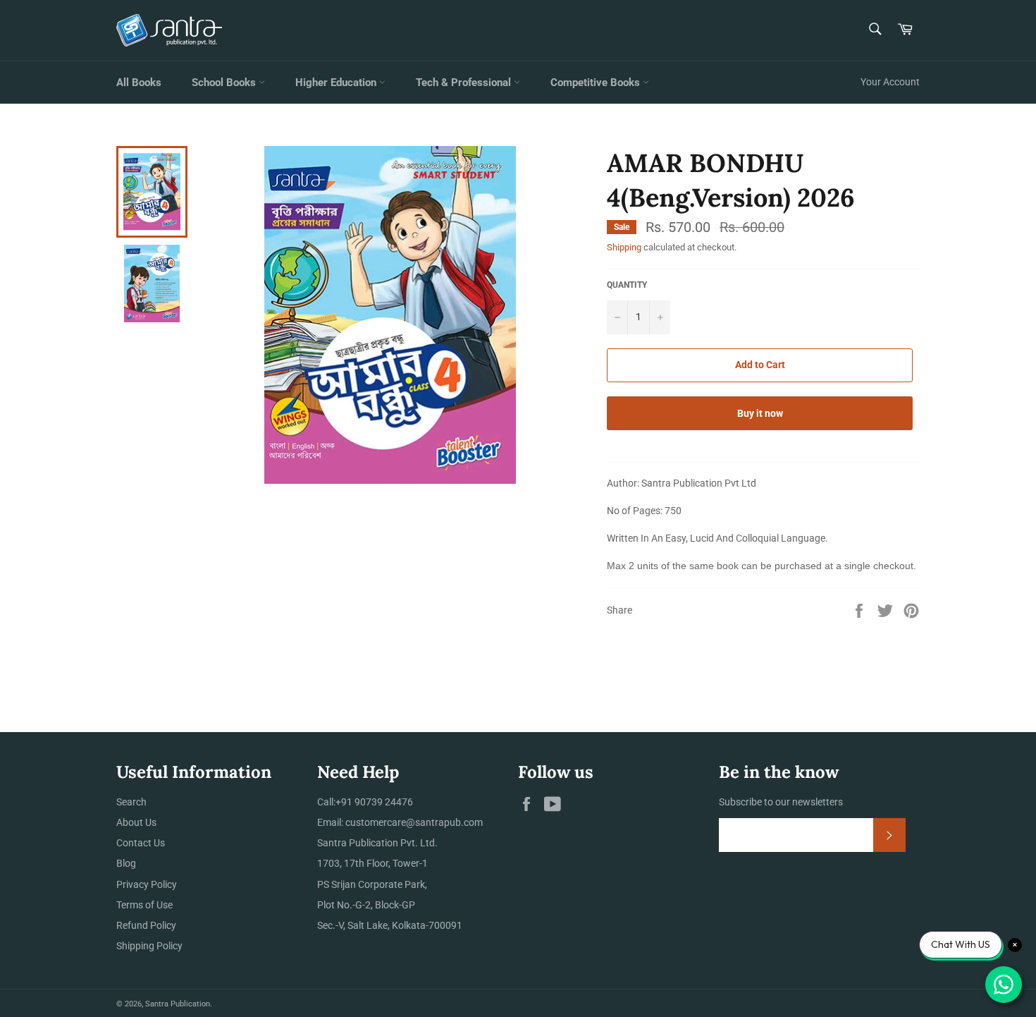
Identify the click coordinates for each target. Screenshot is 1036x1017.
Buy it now (760, 413)
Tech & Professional (465, 82)
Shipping (624, 247)
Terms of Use (144, 905)
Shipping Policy (149, 945)
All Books (138, 82)
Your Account (890, 81)
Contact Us (140, 842)
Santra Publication (177, 1004)
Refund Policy (146, 925)
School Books (225, 82)
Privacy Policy (146, 884)
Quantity (627, 285)
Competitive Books (596, 82)
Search (131, 802)
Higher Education (337, 82)
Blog (126, 863)
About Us (136, 822)
